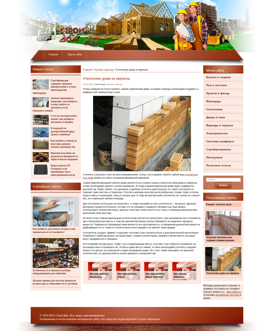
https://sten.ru (233, 292)
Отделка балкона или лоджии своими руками (220, 239)
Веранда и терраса (219, 125)
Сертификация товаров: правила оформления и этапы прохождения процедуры (54, 86)
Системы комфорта (220, 141)
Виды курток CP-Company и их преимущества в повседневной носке (63, 170)
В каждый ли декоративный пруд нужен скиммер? (62, 131)
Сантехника (214, 109)
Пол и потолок (216, 85)
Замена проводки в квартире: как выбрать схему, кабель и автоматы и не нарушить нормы (55, 104)
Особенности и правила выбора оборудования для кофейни (52, 272)
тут (223, 292)
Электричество (217, 133)
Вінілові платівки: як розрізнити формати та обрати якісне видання (64, 156)
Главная (53, 54)
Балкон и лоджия (218, 77)
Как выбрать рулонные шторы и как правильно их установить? (54, 231)
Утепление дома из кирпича (222, 273)
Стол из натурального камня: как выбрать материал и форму (64, 118)
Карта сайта (75, 54)
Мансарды (213, 101)
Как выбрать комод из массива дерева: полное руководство (64, 143)
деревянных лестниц (227, 295)
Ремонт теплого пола (218, 204)
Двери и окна (215, 117)
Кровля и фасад (217, 93)
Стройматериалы (218, 149)
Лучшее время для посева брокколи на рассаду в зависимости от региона (55, 282)
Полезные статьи (218, 165)
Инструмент (214, 157)
